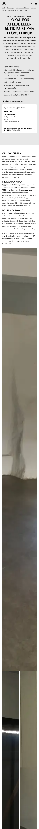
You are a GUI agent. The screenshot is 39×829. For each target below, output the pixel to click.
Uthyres (33, 8)
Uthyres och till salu (22, 8)
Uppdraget (10, 8)
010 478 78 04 (8, 119)
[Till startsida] (4, 4)
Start (3, 8)
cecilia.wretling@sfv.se (11, 121)
